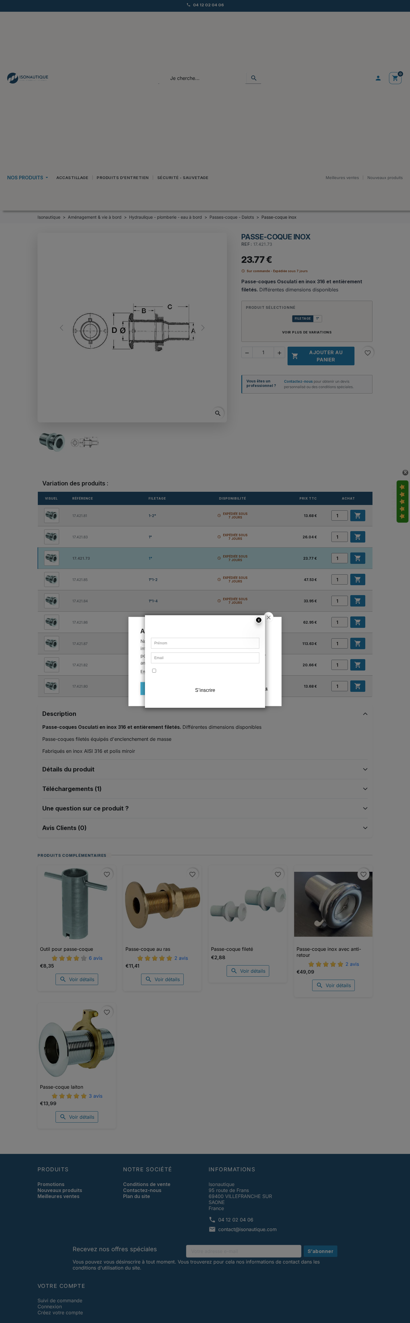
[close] (268, 617)
